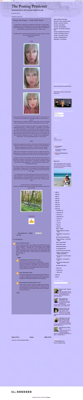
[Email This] (36, 233)
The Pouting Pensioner (29, 6)
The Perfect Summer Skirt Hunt (63, 250)
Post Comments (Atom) (23, 340)
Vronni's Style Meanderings (61, 153)
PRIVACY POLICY (58, 140)
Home (32, 337)
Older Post (47, 337)
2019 (56, 204)
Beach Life (56, 161)
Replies (19, 257)
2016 (56, 274)
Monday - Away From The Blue (61, 23)
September (59, 216)
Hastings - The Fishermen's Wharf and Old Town (62, 253)
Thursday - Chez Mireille (59, 24)
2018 (56, 206)
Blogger (48, 397)
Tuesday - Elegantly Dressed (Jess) (62, 31)
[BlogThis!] (37, 233)
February (58, 270)
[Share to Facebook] (39, 233)
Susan (17, 243)
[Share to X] (38, 233)
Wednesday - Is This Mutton (60, 39)
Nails (20, 235)
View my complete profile (59, 342)
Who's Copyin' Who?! (61, 242)
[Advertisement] (31, 325)
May (57, 224)
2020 (56, 202)
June (57, 222)
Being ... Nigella (59, 228)
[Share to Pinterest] (41, 233)
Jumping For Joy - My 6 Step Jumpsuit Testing (64, 319)
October (58, 214)
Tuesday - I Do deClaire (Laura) (61, 35)
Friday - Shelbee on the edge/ (60, 19)
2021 (56, 200)
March (58, 268)
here (33, 171)
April (57, 226)
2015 (56, 276)
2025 (56, 194)
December (58, 210)
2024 (56, 196)
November (58, 212)
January (58, 272)
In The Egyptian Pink (61, 248)
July (57, 220)
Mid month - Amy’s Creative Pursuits (62, 21)
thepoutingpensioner (24, 259)
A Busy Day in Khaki (60, 244)
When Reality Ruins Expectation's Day (63, 299)
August (58, 218)
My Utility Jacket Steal (61, 265)
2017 (56, 208)
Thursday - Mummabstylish (60, 26)
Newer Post (15, 337)
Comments (58, 115)
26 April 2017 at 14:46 (27, 272)
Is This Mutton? (58, 146)
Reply (17, 254)
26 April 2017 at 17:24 (35, 282)
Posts (56, 113)
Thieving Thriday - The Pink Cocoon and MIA (64, 309)
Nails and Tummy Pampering (62, 237)
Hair (17, 235)
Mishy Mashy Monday (61, 246)
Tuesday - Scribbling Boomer (60, 37)
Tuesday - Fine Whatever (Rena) (61, 33)
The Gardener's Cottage (60, 149)
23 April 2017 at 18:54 (35, 259)
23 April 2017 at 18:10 (24, 243)
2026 (56, 192)
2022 (56, 198)
